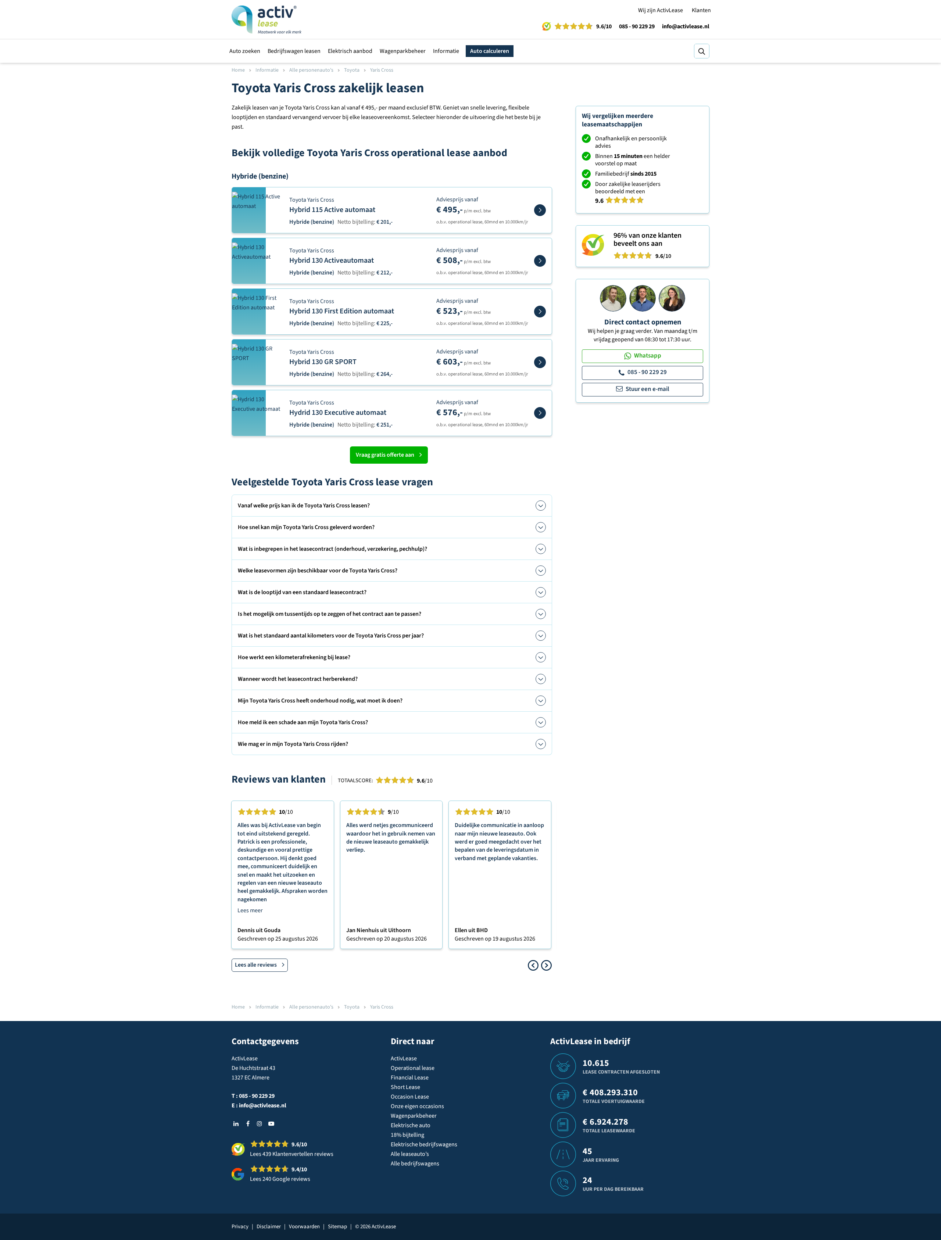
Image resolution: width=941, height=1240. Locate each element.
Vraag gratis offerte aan (385, 455)
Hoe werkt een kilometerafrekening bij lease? (294, 657)
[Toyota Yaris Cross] (540, 210)
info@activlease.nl (685, 26)
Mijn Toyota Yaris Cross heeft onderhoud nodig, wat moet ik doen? (320, 701)
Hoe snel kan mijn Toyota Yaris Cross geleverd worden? (306, 527)
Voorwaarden (304, 1226)
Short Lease (405, 1087)
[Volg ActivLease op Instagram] (259, 1123)
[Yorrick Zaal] (642, 298)
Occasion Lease (410, 1097)
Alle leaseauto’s (410, 1154)
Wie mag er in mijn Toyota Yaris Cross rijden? (293, 744)
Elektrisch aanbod (350, 51)
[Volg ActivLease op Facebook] (247, 1123)
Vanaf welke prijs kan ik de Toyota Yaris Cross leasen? (304, 506)
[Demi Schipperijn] (672, 298)
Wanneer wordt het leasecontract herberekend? (298, 679)
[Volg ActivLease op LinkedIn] (236, 1123)
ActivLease (404, 1058)
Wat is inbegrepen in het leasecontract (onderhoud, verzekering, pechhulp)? (332, 549)
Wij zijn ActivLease (660, 10)
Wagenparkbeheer (403, 51)
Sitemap (337, 1226)
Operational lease (412, 1068)
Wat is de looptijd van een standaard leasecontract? (302, 592)
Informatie (446, 51)
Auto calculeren (489, 51)
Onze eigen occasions (417, 1106)
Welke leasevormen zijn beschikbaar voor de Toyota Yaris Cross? (317, 571)
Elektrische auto (410, 1125)
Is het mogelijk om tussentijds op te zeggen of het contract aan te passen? (329, 614)
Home (238, 70)
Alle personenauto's (311, 70)
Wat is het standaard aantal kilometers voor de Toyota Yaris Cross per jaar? (331, 636)
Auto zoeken (244, 51)
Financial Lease (410, 1078)
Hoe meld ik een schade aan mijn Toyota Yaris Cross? (303, 722)
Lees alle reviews (256, 965)
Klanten (701, 10)
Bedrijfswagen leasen (294, 51)
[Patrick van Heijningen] (613, 298)
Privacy (240, 1226)
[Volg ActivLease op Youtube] (271, 1123)
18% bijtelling (407, 1135)
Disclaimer (269, 1226)
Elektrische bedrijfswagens (424, 1144)
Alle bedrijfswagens (415, 1164)
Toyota (351, 70)
